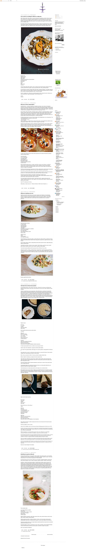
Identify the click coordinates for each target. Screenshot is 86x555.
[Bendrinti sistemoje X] (32, 99)
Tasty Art (57, 135)
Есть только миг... (58, 128)
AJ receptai (57, 173)
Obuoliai (34, 449)
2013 (56, 206)
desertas (24, 449)
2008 (56, 212)
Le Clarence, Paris (58, 171)
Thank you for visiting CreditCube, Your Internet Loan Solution (59, 157)
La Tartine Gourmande (59, 160)
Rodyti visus (63, 196)
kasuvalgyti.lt (58, 141)
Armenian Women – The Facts (59, 153)
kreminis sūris (30, 449)
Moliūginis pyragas (58, 183)
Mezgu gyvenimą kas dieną (60, 138)
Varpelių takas (57, 112)
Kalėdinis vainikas (58, 167)
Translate (61, 30)
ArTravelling (57, 125)
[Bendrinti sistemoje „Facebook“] (33, 99)
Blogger (44, 545)
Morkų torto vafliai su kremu (59, 115)
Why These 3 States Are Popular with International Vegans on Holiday (60, 146)
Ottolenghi (36, 449)
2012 (56, 207)
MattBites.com (58, 117)
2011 (56, 208)
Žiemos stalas (57, 186)
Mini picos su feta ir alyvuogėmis (27, 104)
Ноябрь (57, 129)
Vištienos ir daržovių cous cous (27, 193)
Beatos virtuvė (58, 179)
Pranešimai (57, 16)
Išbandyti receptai (58, 131)
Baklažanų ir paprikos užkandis (27, 454)
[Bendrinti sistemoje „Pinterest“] (33, 99)
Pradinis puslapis (34, 534)
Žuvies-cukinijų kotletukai (59, 174)
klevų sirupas (27, 449)
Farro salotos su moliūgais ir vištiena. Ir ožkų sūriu (31, 16)
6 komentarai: (25, 279)
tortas (38, 449)
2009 (56, 211)
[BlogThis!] (31, 99)
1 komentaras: (25, 99)
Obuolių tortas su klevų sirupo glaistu (28, 285)
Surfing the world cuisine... (59, 176)
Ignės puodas (58, 163)
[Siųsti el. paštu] (30, 99)
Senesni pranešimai (50, 534)
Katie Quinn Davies (28, 277)
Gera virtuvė (58, 121)
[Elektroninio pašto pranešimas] (28, 99)
